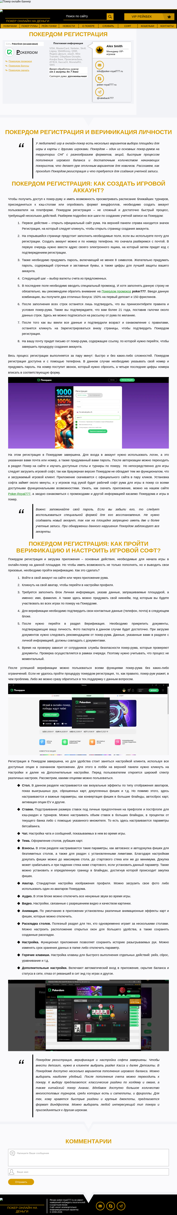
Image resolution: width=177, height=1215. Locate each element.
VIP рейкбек (142, 16)
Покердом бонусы (19, 65)
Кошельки (147, 26)
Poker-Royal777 (19, 494)
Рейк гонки (49, 26)
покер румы (29, 26)
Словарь (108, 26)
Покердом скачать (19, 70)
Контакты (167, 26)
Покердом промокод (20, 61)
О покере (88, 26)
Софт (127, 26)
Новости (69, 26)
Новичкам (10, 26)
